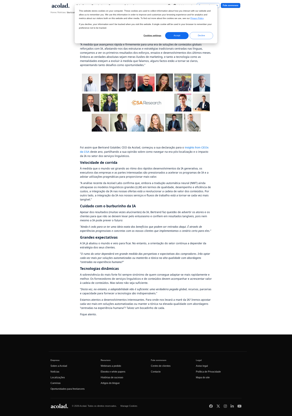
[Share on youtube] (239, 406)
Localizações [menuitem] (57, 377)
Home (53, 12)
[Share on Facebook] (211, 406)
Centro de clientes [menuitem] (160, 366)
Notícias (61, 12)
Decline (201, 35)
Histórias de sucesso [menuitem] (112, 377)
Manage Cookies (128, 406)
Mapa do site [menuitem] (203, 377)
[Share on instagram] (225, 406)
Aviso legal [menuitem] (202, 366)
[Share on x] (218, 406)
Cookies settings (152, 35)
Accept (177, 35)
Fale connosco (230, 5)
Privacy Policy (196, 18)
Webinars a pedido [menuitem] (111, 366)
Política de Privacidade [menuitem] (208, 371)
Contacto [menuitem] (156, 371)
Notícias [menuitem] (54, 371)
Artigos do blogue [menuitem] (110, 383)
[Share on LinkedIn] (232, 406)
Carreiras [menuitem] (55, 383)
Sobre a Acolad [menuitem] (58, 366)
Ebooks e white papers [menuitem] (113, 371)
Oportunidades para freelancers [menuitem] (67, 389)
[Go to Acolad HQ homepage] (60, 5)
